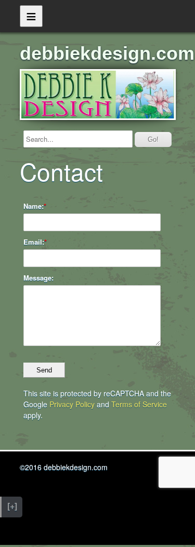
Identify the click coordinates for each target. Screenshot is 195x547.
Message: (38, 278)
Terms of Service (139, 404)
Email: (33, 242)
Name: (33, 206)
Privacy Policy (72, 404)
